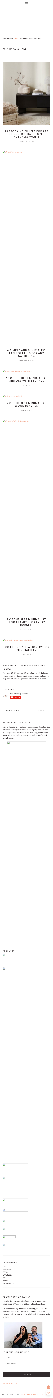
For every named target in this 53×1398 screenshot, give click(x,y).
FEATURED (7, 1269)
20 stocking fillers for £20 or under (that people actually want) (26, 134)
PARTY (5, 1281)
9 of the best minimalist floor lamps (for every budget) (26, 622)
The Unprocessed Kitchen (20, 673)
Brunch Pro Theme (28, 1394)
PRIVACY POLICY (10, 1384)
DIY (4, 1267)
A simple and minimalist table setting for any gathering (26, 353)
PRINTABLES (8, 1283)
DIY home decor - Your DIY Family (26, 23)
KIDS (5, 1278)
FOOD (5, 1272)
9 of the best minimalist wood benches (26, 404)
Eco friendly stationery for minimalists (27, 648)
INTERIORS (7, 1275)
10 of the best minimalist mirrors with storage (26, 379)
